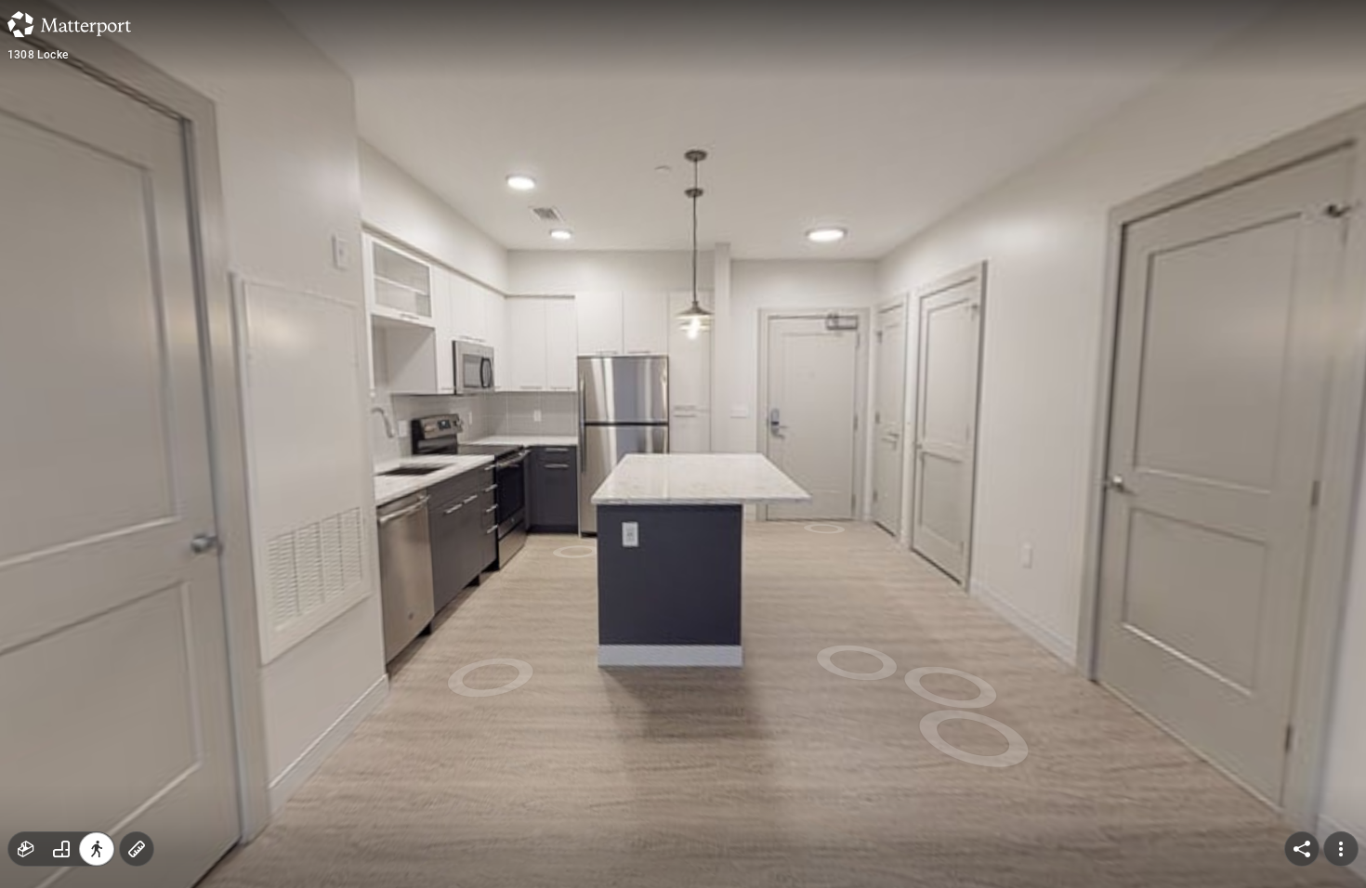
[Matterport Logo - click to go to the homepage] (69, 24)
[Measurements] (136, 849)
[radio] (26, 849)
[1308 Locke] (683, 444)
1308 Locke (37, 54)
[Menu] (1341, 849)
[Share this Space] (1302, 849)
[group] (61, 849)
